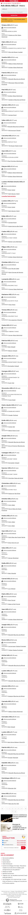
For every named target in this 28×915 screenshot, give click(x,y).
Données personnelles (6, 894)
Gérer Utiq (24, 894)
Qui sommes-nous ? (5, 891)
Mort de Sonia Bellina (8, 858)
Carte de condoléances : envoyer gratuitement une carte (19, 816)
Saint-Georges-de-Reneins (16, 272)
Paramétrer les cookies (16, 894)
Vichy (9, 505)
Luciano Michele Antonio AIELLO (13, 182)
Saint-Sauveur (12, 194)
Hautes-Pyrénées (21, 646)
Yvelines (15, 415)
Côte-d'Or (21, 742)
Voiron (10, 190)
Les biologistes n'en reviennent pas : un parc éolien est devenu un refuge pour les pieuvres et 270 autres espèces (14, 881)
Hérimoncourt (12, 130)
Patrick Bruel (5, 860)
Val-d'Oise (17, 493)
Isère (13, 190)
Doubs (18, 130)
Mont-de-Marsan (13, 52)
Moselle (20, 320)
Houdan (10, 415)
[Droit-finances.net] (20, 907)
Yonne (13, 600)
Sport (4, 842)
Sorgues (10, 757)
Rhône (4, 274)
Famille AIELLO (16, 3)
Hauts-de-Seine (18, 478)
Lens (9, 268)
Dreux (9, 542)
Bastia (10, 430)
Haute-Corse (18, 146)
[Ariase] (7, 913)
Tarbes (10, 650)
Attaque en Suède (7, 871)
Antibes (11, 67)
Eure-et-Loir (15, 542)
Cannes (11, 289)
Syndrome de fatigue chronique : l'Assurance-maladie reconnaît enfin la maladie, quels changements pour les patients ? (14, 867)
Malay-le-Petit (12, 604)
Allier (13, 505)
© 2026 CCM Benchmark (14, 897)
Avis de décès (7, 3)
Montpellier (11, 366)
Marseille (11, 79)
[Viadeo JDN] (20, 910)
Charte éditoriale (18, 891)
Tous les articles (11, 892)
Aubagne (10, 696)
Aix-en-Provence (12, 446)
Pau (9, 161)
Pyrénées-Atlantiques (16, 161)
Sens (9, 600)
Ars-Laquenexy (13, 320)
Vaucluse (15, 757)
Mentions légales (10, 895)
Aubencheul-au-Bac (13, 226)
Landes (20, 52)
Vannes (10, 558)
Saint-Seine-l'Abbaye (13, 742)
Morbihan (15, 558)
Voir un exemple (21, 840)
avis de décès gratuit (19, 19)
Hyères (10, 427)
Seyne (10, 509)
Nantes (10, 241)
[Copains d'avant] (7, 910)
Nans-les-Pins (12, 803)
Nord (14, 115)
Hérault (13, 347)
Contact (5, 892)
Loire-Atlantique (17, 241)
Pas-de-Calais (15, 268)
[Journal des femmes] (7, 904)
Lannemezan (12, 646)
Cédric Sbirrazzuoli (7, 864)
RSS (17, 892)
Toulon (10, 383)
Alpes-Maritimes (17, 63)
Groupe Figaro (18, 895)
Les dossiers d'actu (8, 844)
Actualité (5, 840)
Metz (9, 573)
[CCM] (20, 904)
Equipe (12, 891)
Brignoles (11, 788)
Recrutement (21, 892)
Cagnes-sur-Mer (13, 35)
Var (13, 383)
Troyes (10, 400)
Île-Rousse (12, 146)
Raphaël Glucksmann (8, 873)
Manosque (11, 83)
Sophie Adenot (6, 862)
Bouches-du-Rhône (19, 79)
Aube (13, 400)
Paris (10, 304)
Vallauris (11, 63)
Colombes (11, 478)
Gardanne (11, 100)
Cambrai (10, 115)
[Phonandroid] (20, 913)
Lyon (9, 588)
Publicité (25, 891)
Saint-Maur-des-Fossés (15, 537)
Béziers (10, 350)
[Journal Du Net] (7, 907)
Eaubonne (11, 493)
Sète (9, 347)
